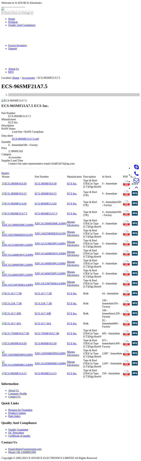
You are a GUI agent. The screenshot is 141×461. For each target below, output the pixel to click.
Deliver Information (29, 55)
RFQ (11, 71)
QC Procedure (25, 38)
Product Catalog (17, 413)
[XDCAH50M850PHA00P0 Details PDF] (126, 355)
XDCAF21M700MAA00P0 (50, 283)
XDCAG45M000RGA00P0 (50, 363)
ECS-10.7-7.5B (43, 293)
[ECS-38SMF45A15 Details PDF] (126, 195)
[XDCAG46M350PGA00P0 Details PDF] (126, 275)
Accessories (28, 77)
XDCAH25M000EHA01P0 (50, 233)
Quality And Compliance (21, 25)
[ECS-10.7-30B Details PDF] (126, 315)
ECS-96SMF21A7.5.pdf (25, 138)
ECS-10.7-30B (43, 313)
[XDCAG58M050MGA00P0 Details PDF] (126, 225)
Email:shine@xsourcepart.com (24, 449)
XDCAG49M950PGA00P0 (50, 263)
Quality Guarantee (28, 32)
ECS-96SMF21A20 (46, 203)
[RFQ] (135, 196)
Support (12, 48)
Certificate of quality (19, 435)
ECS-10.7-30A (43, 323)
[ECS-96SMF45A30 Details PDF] (126, 345)
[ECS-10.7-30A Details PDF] (126, 325)
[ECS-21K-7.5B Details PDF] (126, 305)
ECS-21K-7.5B (43, 303)
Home (11, 18)
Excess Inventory (17, 45)
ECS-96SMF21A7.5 (46, 213)
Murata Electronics (73, 224)
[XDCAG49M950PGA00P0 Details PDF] (126, 265)
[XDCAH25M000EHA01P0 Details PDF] (126, 235)
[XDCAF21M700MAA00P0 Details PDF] (126, 285)
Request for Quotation (20, 409)
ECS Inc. (72, 183)
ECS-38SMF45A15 (46, 193)
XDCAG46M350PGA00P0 (50, 273)
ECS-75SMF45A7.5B (47, 333)
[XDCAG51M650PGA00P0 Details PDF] (126, 245)
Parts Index (14, 416)
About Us (13, 68)
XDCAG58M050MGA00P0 (50, 223)
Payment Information (30, 62)
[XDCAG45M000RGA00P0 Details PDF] (126, 365)
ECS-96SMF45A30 (46, 343)
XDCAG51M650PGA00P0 (50, 243)
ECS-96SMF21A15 (46, 373)
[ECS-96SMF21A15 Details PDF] (126, 375)
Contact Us (14, 396)
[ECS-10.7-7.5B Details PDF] (126, 295)
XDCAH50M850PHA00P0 (50, 353)
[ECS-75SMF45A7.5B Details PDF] (126, 335)
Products (13, 22)
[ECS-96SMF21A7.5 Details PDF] (126, 215)
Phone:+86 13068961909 (22, 452)
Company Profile (17, 393)
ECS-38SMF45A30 (46, 183)
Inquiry (5, 173)
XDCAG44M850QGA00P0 (50, 253)
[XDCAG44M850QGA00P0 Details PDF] (126, 255)
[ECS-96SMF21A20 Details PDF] (126, 205)
